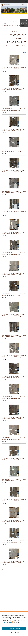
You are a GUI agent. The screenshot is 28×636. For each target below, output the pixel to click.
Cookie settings (8, 622)
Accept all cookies (14, 628)
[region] (14, 623)
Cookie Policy (16, 623)
